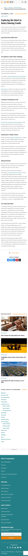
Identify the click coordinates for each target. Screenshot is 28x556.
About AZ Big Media (6, 462)
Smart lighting (4, 89)
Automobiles (4, 402)
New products (6, 408)
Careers (3, 471)
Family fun (3, 415)
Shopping (3, 435)
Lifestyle (10, 7)
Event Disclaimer (5, 519)
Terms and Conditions (6, 522)
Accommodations (5, 397)
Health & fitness (5, 419)
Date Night (3, 413)
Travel (2, 441)
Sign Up (11, 537)
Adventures (4, 399)
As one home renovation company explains (11, 122)
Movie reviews (6, 406)
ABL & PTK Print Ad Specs (7, 494)
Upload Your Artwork (6, 497)
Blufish (5, 553)
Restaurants (4, 430)
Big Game (3, 393)
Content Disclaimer (5, 511)
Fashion (3, 417)
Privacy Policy (4, 508)
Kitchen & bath (6, 426)
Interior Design (6, 423)
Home (5, 7)
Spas (2, 437)
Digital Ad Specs (5, 488)
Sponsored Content (5, 500)
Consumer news (5, 404)
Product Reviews (7, 410)
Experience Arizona (6, 439)
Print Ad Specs (4, 491)
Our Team (3, 465)
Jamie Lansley (4, 16)
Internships (3, 468)
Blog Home (15, 253)
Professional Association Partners (9, 474)
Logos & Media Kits (5, 485)
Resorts (3, 432)
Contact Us (3, 477)
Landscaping (6, 428)
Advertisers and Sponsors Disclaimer (7, 515)
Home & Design (17, 7)
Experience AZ (4, 395)
